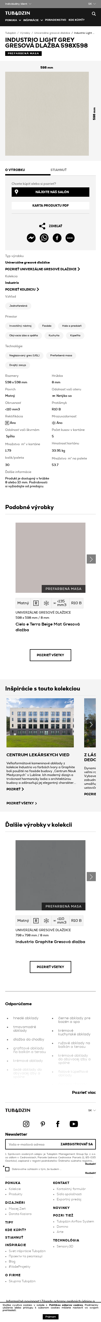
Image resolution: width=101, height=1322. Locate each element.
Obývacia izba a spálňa (23, 335)
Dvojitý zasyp (17, 365)
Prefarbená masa (61, 355)
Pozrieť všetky (50, 655)
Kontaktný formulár (71, 1189)
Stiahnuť (14, 1237)
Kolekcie (15, 1189)
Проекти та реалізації (25, 1256)
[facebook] (57, 237)
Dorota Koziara (20, 1213)
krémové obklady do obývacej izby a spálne (74, 1059)
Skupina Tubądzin (22, 1281)
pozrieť (13, 789)
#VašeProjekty (20, 1266)
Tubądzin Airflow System (75, 1221)
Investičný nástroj (20, 326)
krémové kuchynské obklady (74, 1032)
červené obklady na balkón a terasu (74, 1086)
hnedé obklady (26, 1018)
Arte (60, 1231)
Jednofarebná (18, 306)
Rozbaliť (90, 1164)
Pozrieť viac (84, 1092)
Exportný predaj (69, 1199)
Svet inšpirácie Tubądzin (27, 1251)
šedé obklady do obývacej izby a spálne (27, 1073)
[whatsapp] (44, 237)
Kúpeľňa (75, 335)
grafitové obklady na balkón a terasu (29, 1050)
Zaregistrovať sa (77, 1144)
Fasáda (46, 326)
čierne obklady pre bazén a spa (74, 1020)
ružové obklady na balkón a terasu (74, 1045)
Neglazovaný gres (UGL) (24, 355)
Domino (62, 1226)
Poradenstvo (55, 20)
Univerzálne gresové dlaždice (52, 33)
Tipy (9, 1222)
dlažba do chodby (28, 1039)
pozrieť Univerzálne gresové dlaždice (40, 269)
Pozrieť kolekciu (20, 289)
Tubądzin (10, 33)
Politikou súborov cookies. (67, 1305)
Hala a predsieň (72, 326)
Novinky (61, 1207)
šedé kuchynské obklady (26, 1087)
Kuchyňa (54, 335)
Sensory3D (65, 1246)
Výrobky (25, 33)
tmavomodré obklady (24, 1028)
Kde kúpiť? (76, 20)
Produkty (16, 1194)
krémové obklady (28, 1061)
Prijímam (50, 1317)
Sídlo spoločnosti (69, 1194)
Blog (12, 1261)
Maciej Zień (17, 1208)
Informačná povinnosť (22, 1301)
